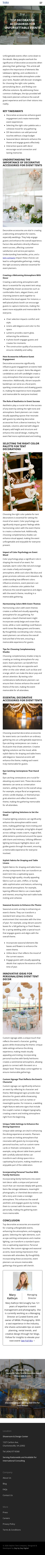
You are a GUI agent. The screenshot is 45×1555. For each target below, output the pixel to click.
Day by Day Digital (21, 1548)
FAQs (5, 1489)
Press (5, 1512)
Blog (5, 1483)
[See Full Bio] (34, 1340)
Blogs (22, 14)
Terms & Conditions (12, 1530)
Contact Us (8, 1495)
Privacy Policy (9, 1524)
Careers (6, 1518)
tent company (9, 258)
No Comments (22, 37)
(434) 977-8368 (12, 1451)
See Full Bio (27, 1340)
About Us (7, 1478)
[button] (41, 3)
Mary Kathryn (17, 34)
